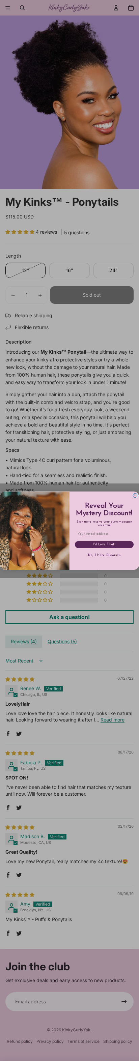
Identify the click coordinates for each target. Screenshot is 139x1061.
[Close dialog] (135, 495)
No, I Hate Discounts (104, 555)
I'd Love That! (104, 544)
